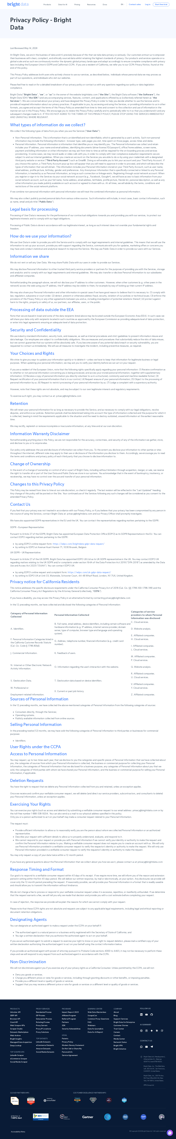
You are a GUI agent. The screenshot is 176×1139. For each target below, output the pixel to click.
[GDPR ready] (143, 1116)
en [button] (122, 4)
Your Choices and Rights (32, 353)
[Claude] (156, 1030)
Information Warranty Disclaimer (40, 433)
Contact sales (135, 4)
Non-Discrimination (28, 961)
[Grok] (162, 1030)
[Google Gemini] (151, 1030)
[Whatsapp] (141, 1046)
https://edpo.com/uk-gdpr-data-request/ (89, 572)
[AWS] (14, 1100)
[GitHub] (151, 1014)
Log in (147, 4)
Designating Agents (28, 919)
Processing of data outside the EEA (42, 309)
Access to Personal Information (38, 754)
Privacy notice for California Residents (44, 581)
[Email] (146, 1046)
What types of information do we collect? (48, 125)
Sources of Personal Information (39, 699)
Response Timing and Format (37, 869)
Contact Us (20, 504)
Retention (19, 403)
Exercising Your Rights (30, 804)
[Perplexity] (146, 1030)
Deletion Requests (27, 780)
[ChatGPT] (141, 1030)
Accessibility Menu (18, 1132)
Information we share (29, 256)
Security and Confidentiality (35, 330)
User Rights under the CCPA (35, 746)
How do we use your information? (41, 236)
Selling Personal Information (36, 724)
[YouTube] (146, 1014)
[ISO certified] (125, 1116)
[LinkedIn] (141, 1014)
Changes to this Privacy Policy (37, 484)
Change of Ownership (30, 464)
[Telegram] (151, 1046)
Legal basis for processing (34, 209)
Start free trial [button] (161, 4)
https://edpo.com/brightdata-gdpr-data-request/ (78, 543)
